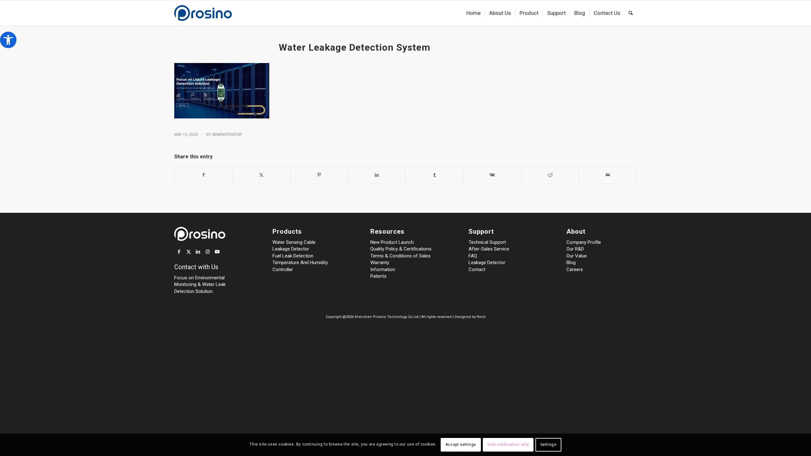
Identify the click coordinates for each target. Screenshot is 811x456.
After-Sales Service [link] (489, 249)
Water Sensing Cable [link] (294, 242)
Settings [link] (548, 445)
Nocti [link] (481, 317)
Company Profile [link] (583, 242)
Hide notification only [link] (508, 445)
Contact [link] (477, 269)
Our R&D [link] (575, 249)
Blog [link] (571, 262)
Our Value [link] (576, 256)
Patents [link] (378, 276)
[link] (8, 40)
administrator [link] (227, 134)
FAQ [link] (473, 256)
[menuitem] (473, 13)
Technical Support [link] (487, 242)
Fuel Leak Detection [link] (292, 256)
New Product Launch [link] (392, 242)
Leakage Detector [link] (290, 249)
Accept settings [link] (460, 445)
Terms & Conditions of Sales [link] (400, 256)
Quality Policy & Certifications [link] (400, 249)
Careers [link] (574, 269)
